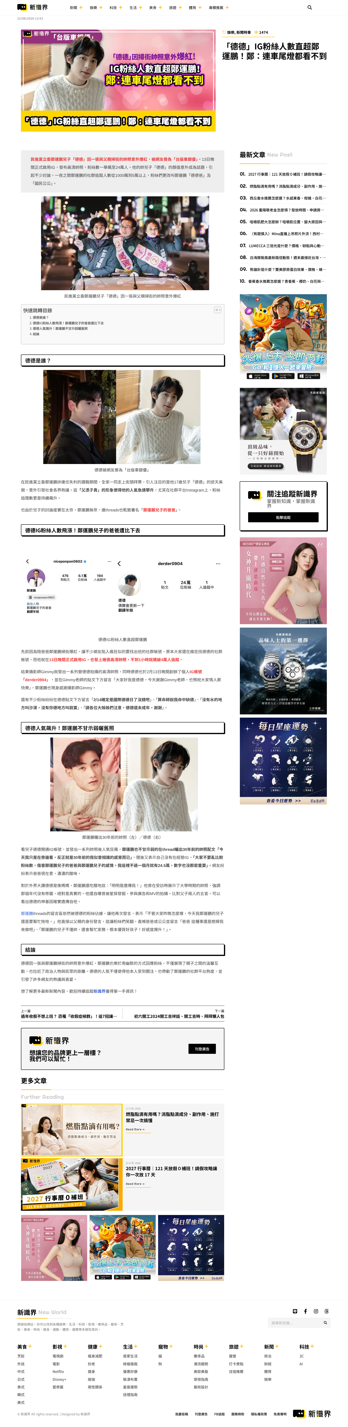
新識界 (99, 991)
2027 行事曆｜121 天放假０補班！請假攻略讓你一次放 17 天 (171, 1171)
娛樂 (93, 7)
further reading (42, 1096)
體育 (192, 7)
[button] (310, 7)
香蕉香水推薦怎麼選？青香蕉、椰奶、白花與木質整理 (291, 281)
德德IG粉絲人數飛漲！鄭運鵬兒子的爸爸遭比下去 (68, 323)
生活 (133, 7)
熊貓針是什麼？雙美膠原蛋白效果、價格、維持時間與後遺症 (298, 269)
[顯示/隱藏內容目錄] (215, 309)
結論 (36, 334)
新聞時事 (243, 32)
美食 (152, 7)
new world (52, 1312)
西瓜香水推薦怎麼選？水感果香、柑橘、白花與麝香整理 (294, 198)
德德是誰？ (41, 317)
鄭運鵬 (27, 913)
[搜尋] (325, 1323)
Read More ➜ (135, 1129)
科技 (113, 7)
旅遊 (172, 7)
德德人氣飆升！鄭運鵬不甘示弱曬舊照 (60, 328)
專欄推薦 (216, 7)
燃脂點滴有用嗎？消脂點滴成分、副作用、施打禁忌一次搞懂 (172, 1117)
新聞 (73, 7)
